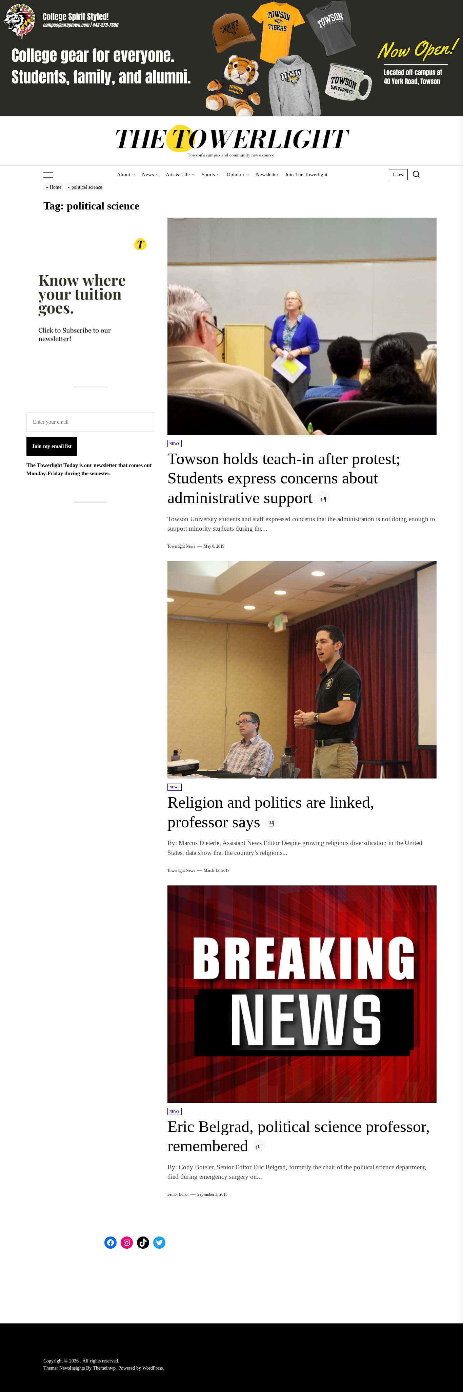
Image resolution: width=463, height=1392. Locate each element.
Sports (208, 174)
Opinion (235, 174)
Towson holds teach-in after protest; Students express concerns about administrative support (283, 478)
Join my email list (52, 446)
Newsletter (267, 174)
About (123, 174)
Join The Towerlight (306, 174)
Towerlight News (181, 546)
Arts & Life (178, 174)
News (148, 174)
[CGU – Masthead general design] (231, 4)
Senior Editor (178, 1194)
